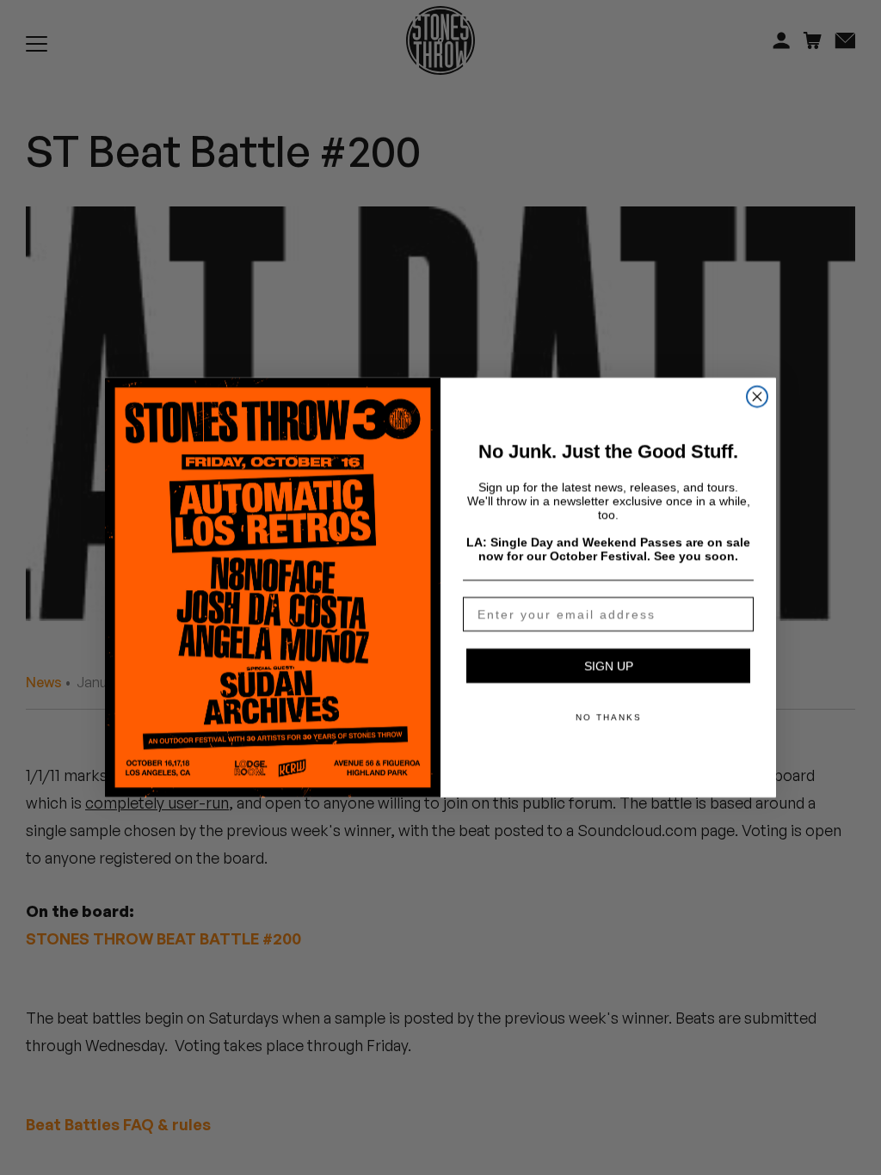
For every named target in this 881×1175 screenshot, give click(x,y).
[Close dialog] (757, 396)
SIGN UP (608, 666)
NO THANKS (609, 717)
